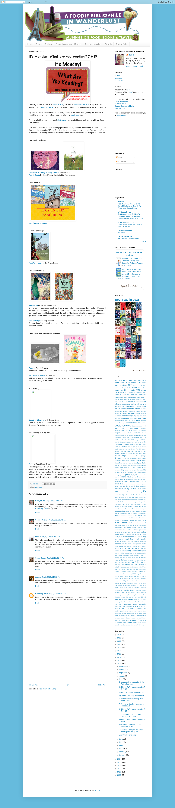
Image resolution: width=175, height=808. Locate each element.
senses (127, 574)
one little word (126, 543)
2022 (119, 641)
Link (128, 90)
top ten (137, 597)
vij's (145, 606)
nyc (129, 541)
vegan (135, 604)
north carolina (141, 539)
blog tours (136, 420)
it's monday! (130, 495)
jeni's (126, 497)
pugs (131, 555)
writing (132, 620)
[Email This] (43, 484)
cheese (132, 437)
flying (125, 467)
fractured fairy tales (121, 470)
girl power (121, 475)
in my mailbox (130, 488)
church (117, 442)
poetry (128, 551)
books (136, 428)
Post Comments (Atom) (47, 689)
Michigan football (140, 520)
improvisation (119, 488)
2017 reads (129, 392)
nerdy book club (128, 536)
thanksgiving (119, 592)
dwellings (136, 456)
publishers (126, 555)
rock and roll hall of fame (138, 567)
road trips (123, 567)
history (122, 484)
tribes (122, 602)
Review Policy (122, 44)
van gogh (118, 604)
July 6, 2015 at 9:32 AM (57, 520)
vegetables (142, 604)
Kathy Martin (40, 501)
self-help (122, 574)
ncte (144, 534)
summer (133, 585)
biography (125, 418)
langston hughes (138, 502)
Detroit (130, 453)
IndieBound (121, 115)
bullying (144, 430)
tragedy (124, 599)
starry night (138, 583)
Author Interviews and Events (68, 44)
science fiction (137, 571)
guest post (125, 479)
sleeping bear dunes (131, 578)
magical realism (120, 511)
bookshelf (143, 428)
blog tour (128, 420)
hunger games (141, 484)
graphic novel (125, 477)
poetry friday (137, 551)
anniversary (123, 404)
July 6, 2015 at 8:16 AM (54, 501)
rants (129, 557)
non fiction (119, 539)
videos (135, 606)
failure (124, 460)
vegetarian (118, 606)
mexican (117, 518)
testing (144, 590)
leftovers (124, 506)
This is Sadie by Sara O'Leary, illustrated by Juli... (130, 726)
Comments (122, 162)
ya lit (137, 620)
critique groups (132, 446)
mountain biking (120, 525)
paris (116, 546)
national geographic (139, 529)
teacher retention (134, 587)
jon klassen (140, 497)
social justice (125, 581)
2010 (119, 772)
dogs (124, 456)
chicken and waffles (121, 440)
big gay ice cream (140, 415)
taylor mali (123, 587)
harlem (140, 479)
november (118, 541)
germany (134, 472)
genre (129, 472)
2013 (140, 388)
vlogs (116, 608)
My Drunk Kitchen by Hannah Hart (131, 696)
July (121, 679)
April (121, 745)
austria (138, 406)
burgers (117, 433)
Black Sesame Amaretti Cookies (128, 238)
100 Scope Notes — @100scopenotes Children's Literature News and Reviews (129, 214)
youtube (122, 625)
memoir (117, 516)
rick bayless (139, 564)
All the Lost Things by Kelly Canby (131, 692)
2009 (119, 775)
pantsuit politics (141, 543)
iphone (128, 492)
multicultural (118, 527)
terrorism (138, 590)
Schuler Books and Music (124, 106)
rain (121, 557)
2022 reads (138, 395)
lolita (116, 509)
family (132, 460)
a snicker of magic (129, 399)
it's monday (39, 487)
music (129, 527)
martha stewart (132, 513)
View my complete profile (135, 66)
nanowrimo (118, 529)
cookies (126, 444)
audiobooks (130, 406)
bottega (117, 430)
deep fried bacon (136, 451)
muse (124, 527)
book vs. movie (127, 428)
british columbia (126, 430)
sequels (138, 574)
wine (129, 615)
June (121, 739)
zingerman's (134, 625)
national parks (135, 532)
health (121, 481)
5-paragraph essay (134, 397)
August (122, 676)
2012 (119, 765)
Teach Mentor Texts (82, 105)
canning (121, 435)
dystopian (118, 458)
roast (128, 567)
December (123, 666)
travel (130, 599)
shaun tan (123, 576)
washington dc (131, 613)
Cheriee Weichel (41, 520)
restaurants (126, 565)
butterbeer (124, 433)
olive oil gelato (139, 541)
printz (134, 553)
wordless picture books (122, 618)
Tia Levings (127, 265)
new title (137, 536)
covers (124, 446)
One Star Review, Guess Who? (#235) (130, 218)
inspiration (122, 492)
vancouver (127, 604)
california (143, 433)
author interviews (127, 409)
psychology (118, 555)
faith (127, 460)
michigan (132, 520)
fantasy (137, 460)
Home (29, 44)
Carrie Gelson (40, 558)
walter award (133, 611)
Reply (37, 512)
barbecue (138, 413)
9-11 (142, 397)
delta (144, 451)
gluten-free (137, 475)
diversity (117, 456)
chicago (138, 437)
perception (127, 546)
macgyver (143, 509)
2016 (119, 660)
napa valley (127, 529)
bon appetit (123, 423)
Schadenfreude (126, 571)
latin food (122, 504)
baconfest (132, 411)
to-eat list (124, 597)
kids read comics (127, 502)
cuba (140, 446)
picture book (119, 548)
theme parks (140, 592)
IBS (124, 486)
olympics (118, 543)
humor (133, 484)
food (130, 467)
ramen (125, 557)
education (133, 458)
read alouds (136, 557)
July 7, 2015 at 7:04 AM (57, 594)
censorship (125, 437)
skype (144, 576)
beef (119, 415)
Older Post (102, 685)
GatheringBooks (41, 594)
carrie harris (139, 435)
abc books (139, 399)
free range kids (134, 470)
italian (136, 495)
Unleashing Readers (47, 107)
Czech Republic (136, 449)
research (117, 564)
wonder (143, 615)
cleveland (131, 442)
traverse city (138, 599)
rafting (117, 557)
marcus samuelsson (121, 513)
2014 (121, 390)
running (123, 569)
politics (122, 553)
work (136, 618)
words (133, 618)
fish (135, 465)
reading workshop (121, 562)
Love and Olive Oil (125, 236)
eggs (139, 458)
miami (127, 518)
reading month (133, 560)
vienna (141, 606)
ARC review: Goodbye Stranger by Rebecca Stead (132, 705)
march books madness (139, 511)
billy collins (118, 418)
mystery (134, 527)
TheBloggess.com (125, 230)
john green (132, 497)
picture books (131, 548)
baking (138, 411)
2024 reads (123, 397)
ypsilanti (127, 625)
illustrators (143, 486)
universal (143, 602)
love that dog (122, 509)
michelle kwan (124, 520)
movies (144, 525)
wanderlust (122, 613)
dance (144, 449)
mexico (123, 518)
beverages (129, 415)
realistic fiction (134, 562)
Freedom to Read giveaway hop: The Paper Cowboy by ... (131, 731)
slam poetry (119, 578)
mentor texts (142, 516)
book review (142, 423)
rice (132, 564)
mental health (132, 516)
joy (145, 497)
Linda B (38, 537)
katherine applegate (124, 499)
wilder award (123, 615)
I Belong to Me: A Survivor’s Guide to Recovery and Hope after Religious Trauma (132, 261)
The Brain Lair (120, 108)
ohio (132, 541)
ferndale (134, 463)
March (121, 749)
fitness (139, 465)
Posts (120, 158)
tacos (144, 585)
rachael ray (142, 555)
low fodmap (131, 509)
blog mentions (119, 420)
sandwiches (142, 569)
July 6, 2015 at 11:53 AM (51, 537)
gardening (123, 472)
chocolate (131, 440)
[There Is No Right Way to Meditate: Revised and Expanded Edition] (123, 367)
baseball (143, 413)
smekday (143, 578)
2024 (119, 635)
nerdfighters (118, 536)
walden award (141, 608)
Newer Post (33, 685)
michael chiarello (135, 518)
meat (139, 513)
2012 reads (132, 387)
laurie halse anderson (133, 504)
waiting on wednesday (127, 609)
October (122, 670)
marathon (129, 511)
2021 (119, 644)
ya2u (141, 620)
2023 (119, 638)
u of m (138, 602)
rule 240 (117, 569)
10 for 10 (143, 380)
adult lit (120, 402)
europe (144, 458)
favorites (122, 463)
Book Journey (57, 105)
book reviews (123, 425)
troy (125, 602)
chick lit (143, 437)
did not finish (137, 453)
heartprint (136, 481)
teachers (143, 587)
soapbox (117, 581)
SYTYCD (139, 585)
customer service (124, 449)
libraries (135, 506)
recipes (143, 562)
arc (141, 404)
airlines (130, 401)
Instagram (118, 78)
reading (143, 557)
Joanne (38, 577)
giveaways (129, 474)
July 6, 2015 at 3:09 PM (55, 558)
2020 (119, 647)
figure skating (141, 463)
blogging (143, 420)
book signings (137, 426)
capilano (132, 435)
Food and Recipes (44, 44)
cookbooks (119, 444)
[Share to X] (48, 484)
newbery (143, 536)
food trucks (137, 467)
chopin (137, 440)
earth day (126, 458)
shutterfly (130, 576)
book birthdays (132, 423)
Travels (108, 44)
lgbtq (130, 506)
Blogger (97, 790)
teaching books (129, 590)
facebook (118, 460)
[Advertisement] (67, 663)
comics (144, 442)
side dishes (138, 576)
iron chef (135, 492)
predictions (128, 553)
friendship (143, 470)
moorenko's (142, 523)
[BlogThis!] (46, 484)
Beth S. (131, 55)
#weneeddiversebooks (131, 380)
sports (124, 583)
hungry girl (118, 486)
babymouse (118, 411)
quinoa (136, 555)
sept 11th (133, 574)
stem (120, 585)
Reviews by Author (93, 44)
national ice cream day (122, 532)
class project (124, 442)
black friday (133, 418)
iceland (136, 486)
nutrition (124, 541)
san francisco (133, 569)
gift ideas (141, 472)
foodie (144, 467)
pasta (121, 546)
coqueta (138, 444)
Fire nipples (121, 232)
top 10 (131, 597)
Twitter (117, 76)
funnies (117, 472)
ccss (145, 435)
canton (127, 435)
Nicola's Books (120, 104)
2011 (119, 769)
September (123, 673)
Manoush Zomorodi (124, 278)
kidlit (119, 502)
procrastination (141, 553)
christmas (143, 440)
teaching (118, 590)
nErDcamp (61, 120)
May (121, 742)
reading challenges (121, 560)
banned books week (126, 413)
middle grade (121, 523)
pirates (117, 550)
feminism (128, 463)
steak (144, 583)
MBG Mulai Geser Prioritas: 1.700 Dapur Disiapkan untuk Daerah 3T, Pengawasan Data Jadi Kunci (129, 206)
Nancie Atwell (142, 527)
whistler (139, 613)
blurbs (117, 423)
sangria (117, 571)
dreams (129, 456)
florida (144, 465)
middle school (133, 523)
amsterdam (139, 401)
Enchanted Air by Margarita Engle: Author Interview (131, 683)
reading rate (142, 560)
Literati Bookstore (121, 101)
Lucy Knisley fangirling (38, 223)
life (140, 506)
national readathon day (134, 534)
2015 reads (141, 390)
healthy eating (128, 481)
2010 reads (130, 383)
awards (143, 409)
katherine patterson (137, 499)
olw (145, 541)
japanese (122, 497)
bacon (125, 411)
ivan (140, 495)
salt (128, 569)
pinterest (143, 548)
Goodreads (75, 115)
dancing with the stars (122, 451)
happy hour (133, 479)
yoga (124, 622)
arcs (144, 404)
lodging (144, 506)
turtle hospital (131, 602)
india (139, 488)
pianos (144, 546)
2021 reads (130, 395)
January (122, 755)
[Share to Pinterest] (54, 484)
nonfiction (129, 539)
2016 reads (119, 392)
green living (136, 477)
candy (117, 435)
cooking (132, 444)
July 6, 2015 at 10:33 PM (51, 577)
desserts (124, 453)
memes (143, 513)
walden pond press (121, 611)
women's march (136, 615)
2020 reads (122, 395)
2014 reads (129, 390)
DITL (144, 453)
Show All (143, 241)
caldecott (137, 433)
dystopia (143, 456)
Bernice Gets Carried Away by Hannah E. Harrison (130, 715)
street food (126, 585)
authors (137, 409)
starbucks (130, 583)
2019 (119, 651)
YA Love (121, 202)
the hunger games (129, 592)
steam (117, 585)
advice (126, 401)
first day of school (121, 465)
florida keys (119, 467)
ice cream (129, 486)
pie (139, 548)
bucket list (136, 430)
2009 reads (119, 383)
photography (137, 546)
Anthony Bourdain (133, 404)
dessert (117, 453)
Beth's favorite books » (138, 371)
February (122, 752)
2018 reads (138, 392)
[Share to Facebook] (51, 484)
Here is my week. (41, 509)
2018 (119, 654)
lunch (138, 509)
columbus (138, 442)
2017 (119, 657)
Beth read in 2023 (127, 299)
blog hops (142, 418)
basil (116, 415)
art (116, 406)
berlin (124, 415)
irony (140, 492)
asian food (121, 406)
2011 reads (133, 385)
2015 (119, 664)
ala (134, 401)
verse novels (127, 606)
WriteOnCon (125, 620)
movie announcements (133, 525)
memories (124, 516)
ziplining (141, 625)
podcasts (123, 550)
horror (128, 484)
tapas (117, 587)
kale (116, 499)
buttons (130, 433)
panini (133, 543)
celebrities (118, 437)
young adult (132, 623)
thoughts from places (131, 595)
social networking (136, 581)
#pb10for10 (118, 380)
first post (131, 465)
